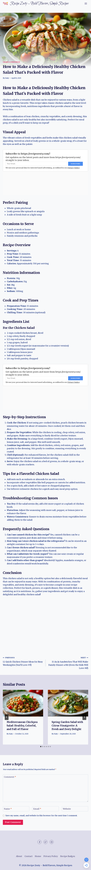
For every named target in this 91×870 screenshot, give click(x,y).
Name (8, 809)
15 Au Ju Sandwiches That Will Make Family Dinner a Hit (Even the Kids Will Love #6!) (68, 663)
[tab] (40, 746)
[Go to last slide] (7, 717)
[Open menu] (85, 3)
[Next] (84, 717)
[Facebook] (39, 842)
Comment (10, 777)
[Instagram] (52, 842)
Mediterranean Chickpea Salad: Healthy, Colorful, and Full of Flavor (22, 726)
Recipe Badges (67, 856)
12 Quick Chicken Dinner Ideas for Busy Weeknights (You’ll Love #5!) (23, 661)
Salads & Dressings (11, 62)
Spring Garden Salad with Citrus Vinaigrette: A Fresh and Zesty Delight (67, 726)
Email (37, 809)
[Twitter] (45, 842)
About (19, 856)
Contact (28, 856)
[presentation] (23, 703)
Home (38, 856)
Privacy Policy (50, 856)
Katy (7, 78)
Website (67, 809)
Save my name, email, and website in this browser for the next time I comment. (41, 815)
